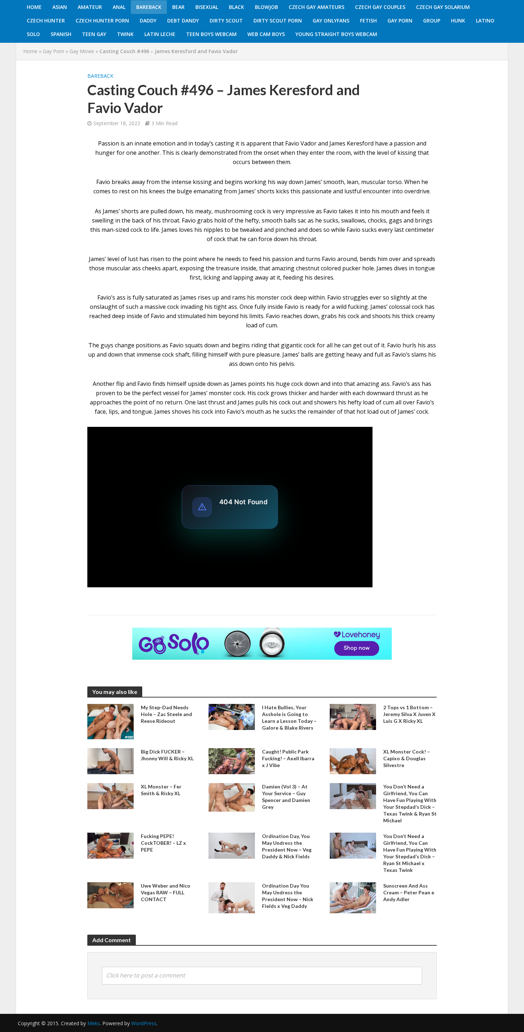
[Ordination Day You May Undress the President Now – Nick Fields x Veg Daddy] (232, 897)
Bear (178, 7)
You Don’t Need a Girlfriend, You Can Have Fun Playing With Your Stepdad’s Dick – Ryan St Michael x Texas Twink (409, 853)
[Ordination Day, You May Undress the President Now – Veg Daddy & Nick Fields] (232, 845)
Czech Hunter (46, 20)
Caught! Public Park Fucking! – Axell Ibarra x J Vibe (288, 758)
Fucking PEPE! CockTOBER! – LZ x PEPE (163, 843)
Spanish (61, 34)
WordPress (143, 1023)
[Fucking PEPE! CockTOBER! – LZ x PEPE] (110, 845)
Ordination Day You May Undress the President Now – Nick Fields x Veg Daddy (287, 896)
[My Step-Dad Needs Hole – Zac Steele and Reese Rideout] (110, 721)
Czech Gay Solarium (443, 7)
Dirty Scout (226, 20)
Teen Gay (94, 34)
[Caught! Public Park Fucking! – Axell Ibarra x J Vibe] (232, 760)
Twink (125, 34)
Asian (59, 7)
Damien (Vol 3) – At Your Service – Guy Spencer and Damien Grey (286, 796)
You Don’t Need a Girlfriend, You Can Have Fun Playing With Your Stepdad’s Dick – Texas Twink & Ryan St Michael (410, 803)
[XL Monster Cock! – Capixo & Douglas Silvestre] (353, 760)
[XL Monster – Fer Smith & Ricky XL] (110, 795)
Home (34, 7)
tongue (425, 268)
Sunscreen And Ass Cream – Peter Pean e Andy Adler (408, 892)
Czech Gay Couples (380, 7)
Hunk (458, 20)
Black (236, 7)
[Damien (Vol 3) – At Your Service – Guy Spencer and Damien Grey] (232, 797)
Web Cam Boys (266, 34)
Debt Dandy (183, 20)
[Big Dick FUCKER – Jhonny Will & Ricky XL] (110, 761)
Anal (119, 7)
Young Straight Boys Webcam (336, 34)
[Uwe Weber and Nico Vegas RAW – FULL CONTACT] (110, 895)
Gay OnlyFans (331, 20)
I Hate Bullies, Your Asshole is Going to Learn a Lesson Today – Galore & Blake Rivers (289, 717)
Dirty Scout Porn (277, 20)
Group (431, 20)
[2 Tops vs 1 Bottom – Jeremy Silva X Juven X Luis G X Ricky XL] (353, 716)
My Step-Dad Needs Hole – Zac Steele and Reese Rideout (166, 714)
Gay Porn (399, 20)
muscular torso (381, 182)
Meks (93, 1023)
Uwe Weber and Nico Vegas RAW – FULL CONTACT (165, 892)
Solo (33, 34)
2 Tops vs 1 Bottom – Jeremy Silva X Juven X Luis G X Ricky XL (409, 714)
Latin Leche (159, 34)
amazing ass (373, 384)
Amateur (90, 7)
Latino (485, 20)
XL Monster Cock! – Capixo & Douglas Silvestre (406, 758)
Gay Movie (82, 51)
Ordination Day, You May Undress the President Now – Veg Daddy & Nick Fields (287, 846)
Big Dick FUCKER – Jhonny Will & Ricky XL (167, 755)
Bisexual (206, 7)
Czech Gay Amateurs (316, 7)
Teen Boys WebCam (211, 34)
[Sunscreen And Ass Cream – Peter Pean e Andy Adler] (353, 897)
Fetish (368, 20)
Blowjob (266, 7)
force (265, 239)
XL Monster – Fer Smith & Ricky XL (161, 789)
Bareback (148, 7)
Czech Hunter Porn (102, 20)
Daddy (148, 20)
